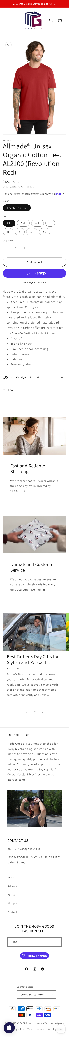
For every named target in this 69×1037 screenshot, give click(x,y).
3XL (23, 223)
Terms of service (35, 1029)
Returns (12, 886)
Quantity (8, 240)
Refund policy (57, 1023)
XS (44, 231)
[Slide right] (43, 712)
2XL (9, 223)
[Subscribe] (57, 941)
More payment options (34, 282)
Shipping (7, 186)
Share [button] (10, 390)
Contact (12, 912)
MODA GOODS (20, 1023)
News (10, 877)
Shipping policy (55, 1029)
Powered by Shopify (37, 1023)
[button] (7, 20)
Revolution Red (17, 208)
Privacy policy (17, 1029)
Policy (11, 894)
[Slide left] (26, 712)
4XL (37, 223)
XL (31, 231)
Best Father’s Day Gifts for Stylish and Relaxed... (33, 659)
